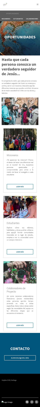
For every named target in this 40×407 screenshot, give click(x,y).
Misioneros (6, 19)
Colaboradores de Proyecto (16, 290)
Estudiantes (18, 19)
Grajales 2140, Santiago (9, 380)
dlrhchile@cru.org (20, 358)
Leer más (20, 186)
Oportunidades (12, 14)
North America (11, 10)
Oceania (28, 10)
